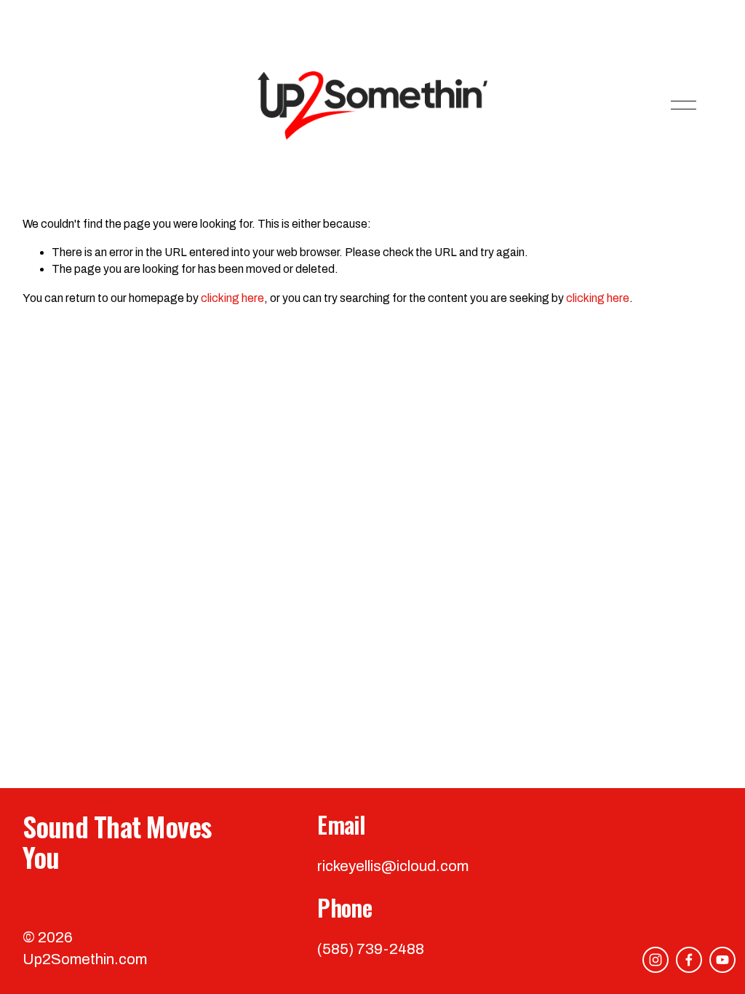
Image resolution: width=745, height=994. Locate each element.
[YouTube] (722, 960)
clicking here (232, 298)
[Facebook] (689, 960)
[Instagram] (655, 960)
